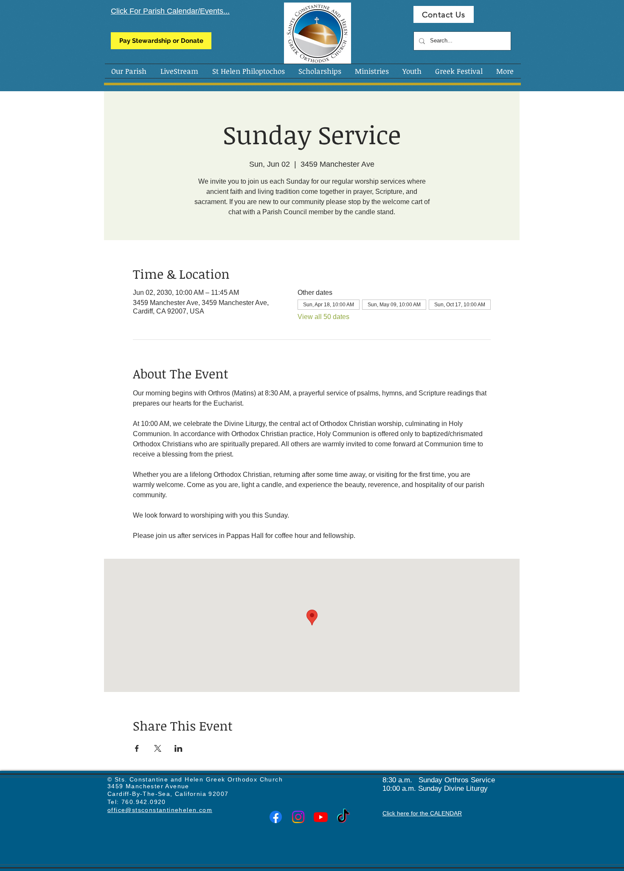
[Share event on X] (158, 748)
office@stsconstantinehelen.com (159, 810)
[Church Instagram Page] (298, 817)
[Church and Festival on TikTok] (343, 817)
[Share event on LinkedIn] (178, 748)
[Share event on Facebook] (137, 748)
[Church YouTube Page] (320, 817)
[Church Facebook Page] (275, 817)
